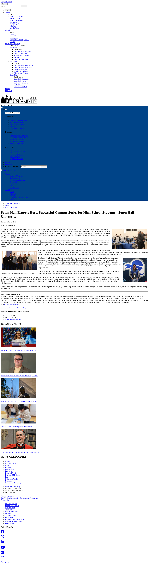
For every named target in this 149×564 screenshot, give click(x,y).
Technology (9, 510)
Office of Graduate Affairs (23, 67)
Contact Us (5, 500)
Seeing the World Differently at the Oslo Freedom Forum (18, 350)
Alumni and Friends (21, 73)
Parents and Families (12, 506)
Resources (13, 61)
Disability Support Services (14, 519)
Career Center (10, 508)
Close (8, 10)
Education (8, 471)
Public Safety (9, 517)
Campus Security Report (13, 521)
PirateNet (8, 91)
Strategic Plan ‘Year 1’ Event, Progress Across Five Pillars (19, 401)
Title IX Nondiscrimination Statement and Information (19, 498)
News (12, 34)
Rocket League (15, 18)
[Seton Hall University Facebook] (3, 532)
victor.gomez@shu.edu (13, 319)
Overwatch (13, 22)
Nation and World (11, 479)
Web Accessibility (11, 512)
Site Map (8, 513)
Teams (7, 12)
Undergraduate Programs (22, 51)
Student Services (11, 504)
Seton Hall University (12, 44)
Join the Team (14, 28)
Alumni (7, 461)
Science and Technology (17, 308)
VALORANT (14, 24)
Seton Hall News (20, 81)
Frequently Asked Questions (19, 40)
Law (6, 477)
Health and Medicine (12, 475)
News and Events (11, 207)
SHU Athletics (19, 85)
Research (8, 481)
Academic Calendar (21, 69)
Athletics (8, 465)
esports (7, 205)
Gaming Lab (14, 38)
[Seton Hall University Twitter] (3, 537)
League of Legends (16, 16)
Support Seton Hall (20, 87)
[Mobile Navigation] (6, 109)
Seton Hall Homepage (21, 79)
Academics (13, 48)
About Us (13, 36)
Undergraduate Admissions (23, 65)
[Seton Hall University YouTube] (3, 548)
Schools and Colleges (21, 55)
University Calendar (21, 83)
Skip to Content (6, 2)
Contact (12, 42)
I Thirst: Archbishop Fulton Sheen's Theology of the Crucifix (20, 452)
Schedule (13, 26)
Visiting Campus (11, 515)
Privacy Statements (7, 496)
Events (7, 89)
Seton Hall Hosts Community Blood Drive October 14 (17, 427)
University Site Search (13, 166)
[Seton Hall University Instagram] (3, 558)
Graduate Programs (20, 53)
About (7, 30)
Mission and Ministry (21, 71)
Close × (4, 4)
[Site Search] (2, 107)
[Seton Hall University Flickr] (3, 553)
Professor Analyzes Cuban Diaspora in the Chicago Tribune (19, 376)
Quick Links (14, 75)
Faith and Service (11, 473)
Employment (9, 523)
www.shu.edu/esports (11, 304)
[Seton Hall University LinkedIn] (3, 543)
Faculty (16, 57)
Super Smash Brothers (17, 20)
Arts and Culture (11, 463)
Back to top (5, 562)
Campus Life (9, 469)
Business (8, 467)
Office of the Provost (21, 59)
